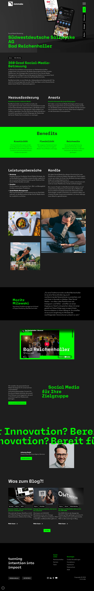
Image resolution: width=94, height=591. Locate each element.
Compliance (71, 562)
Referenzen (84, 18)
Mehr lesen (11, 523)
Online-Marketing (17, 57)
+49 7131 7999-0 (27, 578)
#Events (66, 506)
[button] (3, 588)
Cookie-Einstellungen (73, 559)
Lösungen (84, 26)
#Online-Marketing (74, 506)
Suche (84, 9)
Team (55, 564)
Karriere (84, 35)
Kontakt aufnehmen (26, 458)
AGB (68, 569)
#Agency (17, 506)
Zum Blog (47, 530)
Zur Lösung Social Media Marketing (17, 403)
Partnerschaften (58, 559)
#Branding (11, 506)
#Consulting (42, 506)
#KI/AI (22, 506)
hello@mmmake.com (14, 578)
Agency (10, 57)
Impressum (70, 564)
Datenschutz (71, 567)
